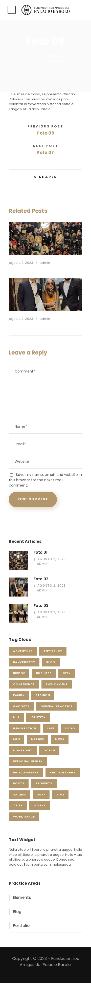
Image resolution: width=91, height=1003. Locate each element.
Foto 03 (41, 605)
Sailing (19, 794)
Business (44, 673)
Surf (41, 794)
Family (19, 695)
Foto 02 (41, 579)
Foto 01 (40, 552)
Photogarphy (26, 772)
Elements (22, 897)
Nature (37, 739)
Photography (62, 772)
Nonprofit (22, 750)
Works (40, 805)
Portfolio (21, 925)
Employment (57, 684)
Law (50, 728)
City (67, 673)
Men (16, 739)
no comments (50, 61)
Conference (24, 684)
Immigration (24, 728)
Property (43, 783)
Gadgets (21, 706)
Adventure (22, 651)
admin (32, 55)
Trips (17, 805)
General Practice (56, 706)
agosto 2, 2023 (21, 262)
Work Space (24, 816)
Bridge (19, 673)
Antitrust (52, 651)
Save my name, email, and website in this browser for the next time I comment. (45, 480)
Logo (70, 728)
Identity (38, 717)
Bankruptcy (24, 662)
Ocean (49, 750)
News (59, 739)
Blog (50, 662)
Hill (16, 717)
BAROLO (57, 55)
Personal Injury (27, 761)
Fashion (43, 695)
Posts (18, 783)
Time (60, 794)
